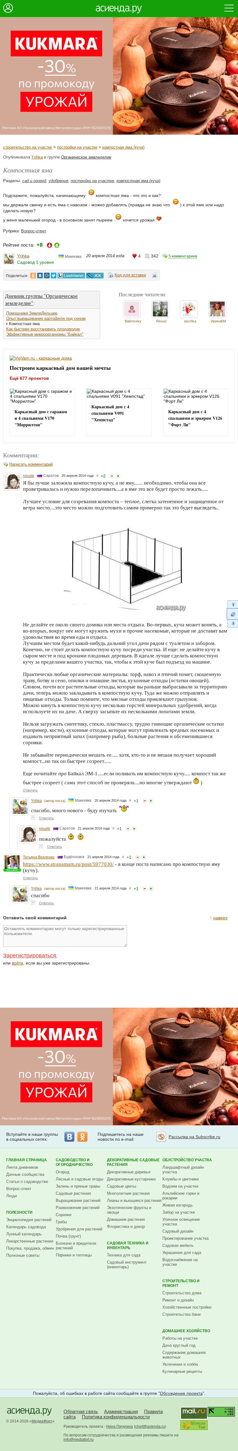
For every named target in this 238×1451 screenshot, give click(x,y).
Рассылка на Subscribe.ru (194, 1136)
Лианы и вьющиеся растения (134, 1200)
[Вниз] (232, 624)
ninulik (28, 476)
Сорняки (63, 1214)
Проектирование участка (185, 1238)
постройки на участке (77, 147)
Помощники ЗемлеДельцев (31, 313)
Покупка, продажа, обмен (30, 1248)
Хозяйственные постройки (186, 1307)
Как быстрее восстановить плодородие (43, 329)
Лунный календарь (24, 1234)
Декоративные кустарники (131, 1179)
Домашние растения (126, 1219)
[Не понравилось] (111, 475)
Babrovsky (133, 321)
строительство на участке (27, 147)
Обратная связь (81, 1411)
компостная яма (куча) (123, 147)
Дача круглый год (179, 1345)
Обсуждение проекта (181, 1393)
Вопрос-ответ (33, 231)
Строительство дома (181, 1293)
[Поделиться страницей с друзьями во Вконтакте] (40, 275)
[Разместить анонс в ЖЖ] (95, 275)
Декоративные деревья (128, 1172)
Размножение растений (77, 1207)
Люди (11, 1195)
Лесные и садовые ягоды (79, 1179)
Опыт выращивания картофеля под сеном (46, 318)
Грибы (61, 1222)
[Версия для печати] (154, 276)
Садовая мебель (178, 1245)
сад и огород (34, 180)
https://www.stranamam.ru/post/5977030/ (68, 864)
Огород (62, 1172)
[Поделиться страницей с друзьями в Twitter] (53, 275)
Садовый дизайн (177, 1231)
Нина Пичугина (119, 1426)
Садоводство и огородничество (74, 1162)
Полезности (19, 1212)
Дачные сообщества (25, 1174)
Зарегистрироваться (29, 955)
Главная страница (26, 1160)
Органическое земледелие (86, 157)
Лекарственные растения (29, 1241)
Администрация (121, 1411)
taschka (190, 321)
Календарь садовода (26, 1227)
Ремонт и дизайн (178, 1300)
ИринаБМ (218, 321)
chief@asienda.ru (150, 1426)
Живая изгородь (177, 1205)
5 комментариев (183, 256)
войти (17, 963)
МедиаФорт (42, 1421)
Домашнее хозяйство (186, 1331)
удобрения (58, 180)
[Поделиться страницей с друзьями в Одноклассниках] (33, 275)
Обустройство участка (187, 1160)
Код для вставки (130, 275)
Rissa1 (161, 321)
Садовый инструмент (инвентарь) (127, 1264)
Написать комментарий (31, 464)
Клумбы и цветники (180, 1179)
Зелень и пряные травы (78, 1186)
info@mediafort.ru (79, 1439)
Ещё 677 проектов (29, 378)
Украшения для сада (181, 1252)
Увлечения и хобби (180, 1364)
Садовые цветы (121, 1186)
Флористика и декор (126, 1226)
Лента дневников (22, 1167)
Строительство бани (181, 1314)
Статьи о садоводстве (27, 1181)
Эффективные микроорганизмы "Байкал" (44, 334)
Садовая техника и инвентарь (127, 1245)
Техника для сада (123, 1255)
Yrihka (37, 157)
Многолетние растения (128, 1193)
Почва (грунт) (68, 1236)
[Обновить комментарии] (232, 614)
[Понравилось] (118, 475)
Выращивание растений (78, 1200)
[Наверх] (232, 604)
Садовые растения (73, 1193)
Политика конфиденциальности (116, 1416)
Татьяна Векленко (39, 857)
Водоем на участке (180, 1186)
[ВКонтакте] (69, 1137)
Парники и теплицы (74, 1255)
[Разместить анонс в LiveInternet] (71, 275)
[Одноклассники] (82, 1137)
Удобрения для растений (79, 1229)
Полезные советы (22, 1255)
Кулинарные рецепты (182, 1371)
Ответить (30, 790)
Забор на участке (178, 1212)
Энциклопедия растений (28, 1219)
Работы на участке (180, 1338)
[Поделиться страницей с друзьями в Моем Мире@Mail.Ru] (47, 275)
